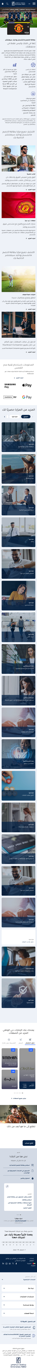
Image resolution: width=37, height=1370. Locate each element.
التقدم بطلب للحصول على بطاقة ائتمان (19, 1197)
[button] (32, 417)
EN (29, 4)
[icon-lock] (3, 3)
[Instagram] (6, 1263)
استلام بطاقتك (27, 1200)
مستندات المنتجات (27, 1297)
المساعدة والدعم (20, 1220)
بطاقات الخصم (14, 9)
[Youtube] (10, 1263)
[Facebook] (16, 1263)
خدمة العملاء (29, 1313)
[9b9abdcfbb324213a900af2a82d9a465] (18, 3)
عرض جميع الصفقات (19, 1098)
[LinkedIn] (3, 1263)
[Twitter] (13, 1263)
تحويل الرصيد (27, 1208)
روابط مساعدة (28, 1305)
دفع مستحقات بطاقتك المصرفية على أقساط (20, 1204)
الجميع (26, 416)
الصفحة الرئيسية (30, 9)
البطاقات (22, 9)
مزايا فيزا (14, 416)
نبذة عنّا (31, 1288)
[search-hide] (7, 3)
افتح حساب (29, 1143)
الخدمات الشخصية (29, 1279)
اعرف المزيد (31, 189)
